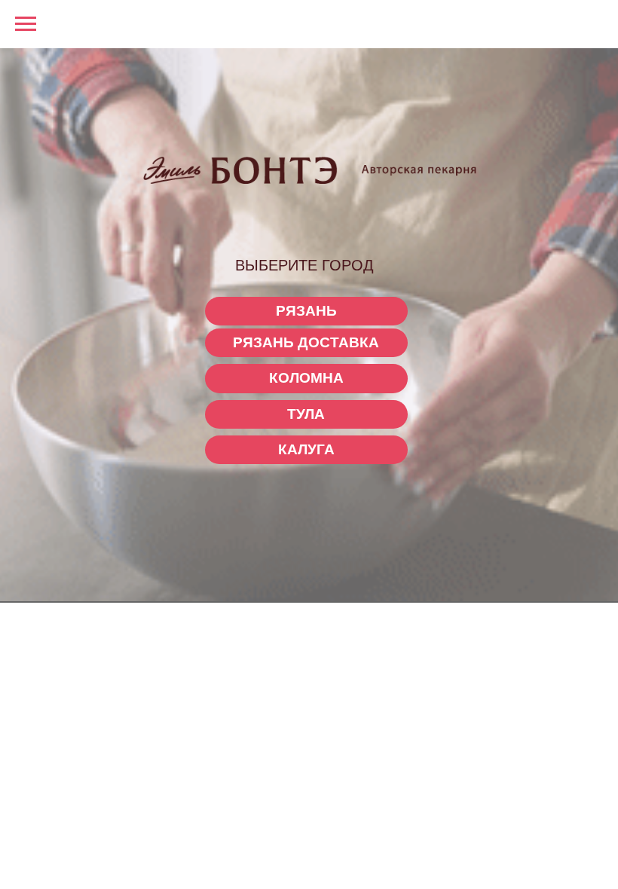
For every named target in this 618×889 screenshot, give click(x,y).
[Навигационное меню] (25, 24)
